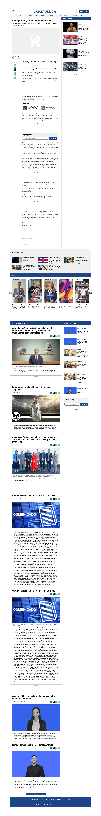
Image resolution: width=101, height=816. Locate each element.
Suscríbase (66, 799)
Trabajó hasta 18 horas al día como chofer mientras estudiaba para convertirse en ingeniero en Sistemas (82, 365)
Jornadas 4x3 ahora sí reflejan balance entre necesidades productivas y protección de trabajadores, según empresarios (33, 330)
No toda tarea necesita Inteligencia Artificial (33, 745)
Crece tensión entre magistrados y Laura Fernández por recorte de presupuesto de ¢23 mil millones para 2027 (82, 354)
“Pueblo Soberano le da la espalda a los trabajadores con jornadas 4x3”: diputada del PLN (55, 267)
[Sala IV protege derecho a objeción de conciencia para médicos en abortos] (70, 53)
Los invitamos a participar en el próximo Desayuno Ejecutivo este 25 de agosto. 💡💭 (50, 306)
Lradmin (18, 56)
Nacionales (80, 349)
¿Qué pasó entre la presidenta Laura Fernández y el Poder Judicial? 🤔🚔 (82, 306)
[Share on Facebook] (15, 68)
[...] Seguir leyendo (51, 372)
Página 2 (79, 373)
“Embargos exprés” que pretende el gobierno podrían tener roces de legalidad (33, 107)
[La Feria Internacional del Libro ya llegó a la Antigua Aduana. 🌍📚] (35, 291)
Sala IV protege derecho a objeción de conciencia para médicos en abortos (83, 53)
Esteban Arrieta (17, 335)
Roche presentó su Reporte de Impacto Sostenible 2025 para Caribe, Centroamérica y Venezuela (18, 306)
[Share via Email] (15, 75)
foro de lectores (25, 244)
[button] (84, 11)
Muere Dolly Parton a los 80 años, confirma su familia (29, 258)
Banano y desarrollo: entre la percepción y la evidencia (82, 331)
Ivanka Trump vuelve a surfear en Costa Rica (51, 108)
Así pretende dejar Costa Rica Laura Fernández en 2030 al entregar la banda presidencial (83, 41)
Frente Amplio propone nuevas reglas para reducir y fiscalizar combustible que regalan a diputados (29, 267)
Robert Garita (16, 747)
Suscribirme (53, 138)
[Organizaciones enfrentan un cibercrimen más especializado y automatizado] (70, 66)
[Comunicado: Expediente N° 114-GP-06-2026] (36, 610)
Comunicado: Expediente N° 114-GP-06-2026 (33, 591)
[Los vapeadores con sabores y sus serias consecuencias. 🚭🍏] (66, 291)
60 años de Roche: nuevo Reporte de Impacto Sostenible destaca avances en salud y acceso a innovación (34, 439)
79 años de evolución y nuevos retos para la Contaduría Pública (82, 342)
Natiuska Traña (16, 701)
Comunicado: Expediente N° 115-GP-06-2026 (33, 496)
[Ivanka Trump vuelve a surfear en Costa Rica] (43, 108)
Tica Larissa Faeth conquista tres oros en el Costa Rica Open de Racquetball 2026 (83, 27)
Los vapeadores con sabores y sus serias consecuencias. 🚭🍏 (66, 306)
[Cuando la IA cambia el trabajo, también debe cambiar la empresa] (36, 717)
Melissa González (17, 444)
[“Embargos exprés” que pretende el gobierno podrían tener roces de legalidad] (25, 108)
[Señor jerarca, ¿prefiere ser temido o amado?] (36, 41)
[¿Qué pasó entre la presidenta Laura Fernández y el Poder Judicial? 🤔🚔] (82, 291)
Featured (80, 36)
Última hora (81, 63)
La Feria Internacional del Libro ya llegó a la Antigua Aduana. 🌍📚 (33, 306)
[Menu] (14, 11)
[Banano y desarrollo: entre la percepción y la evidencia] (70, 330)
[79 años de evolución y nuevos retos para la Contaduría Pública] (70, 341)
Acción (80, 24)
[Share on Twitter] (15, 70)
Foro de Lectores (81, 328)
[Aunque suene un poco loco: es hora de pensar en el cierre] (70, 390)
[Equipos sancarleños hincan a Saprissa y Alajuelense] (36, 408)
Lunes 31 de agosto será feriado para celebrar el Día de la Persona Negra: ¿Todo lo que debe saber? (56, 259)
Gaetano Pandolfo (17, 392)
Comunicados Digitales (18, 498)
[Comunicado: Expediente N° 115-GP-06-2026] (36, 515)
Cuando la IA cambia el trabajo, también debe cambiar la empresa (33, 697)
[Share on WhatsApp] (15, 73)
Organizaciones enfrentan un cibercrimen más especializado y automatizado (82, 67)
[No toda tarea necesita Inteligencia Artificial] (36, 764)
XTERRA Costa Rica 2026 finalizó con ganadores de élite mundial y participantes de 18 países (81, 259)
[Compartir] (15, 78)
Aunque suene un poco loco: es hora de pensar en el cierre (82, 391)
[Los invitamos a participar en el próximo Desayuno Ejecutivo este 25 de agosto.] (50, 291)
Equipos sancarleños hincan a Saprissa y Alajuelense (31, 388)
